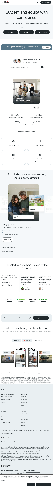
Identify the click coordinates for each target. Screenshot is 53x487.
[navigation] (26, 91)
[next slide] (38, 107)
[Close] (50, 476)
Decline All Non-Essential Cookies (43, 484)
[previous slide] (34, 107)
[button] (2, 2)
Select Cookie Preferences (6, 484)
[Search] (42, 67)
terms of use (46, 479)
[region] (26, 480)
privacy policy (39, 479)
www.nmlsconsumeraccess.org (33, 472)
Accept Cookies (31, 484)
